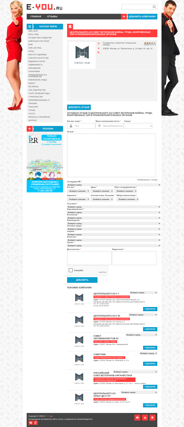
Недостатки (118, 249)
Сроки (70, 242)
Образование (34, 68)
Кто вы (71, 187)
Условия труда (74, 226)
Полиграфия (34, 71)
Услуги (97, 358)
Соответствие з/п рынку (103, 195)
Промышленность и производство (37, 75)
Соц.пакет (72, 204)
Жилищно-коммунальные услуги (112, 399)
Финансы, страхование (39, 117)
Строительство (35, 97)
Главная (35, 16)
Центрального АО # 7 (106, 294)
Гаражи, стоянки (110, 342)
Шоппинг (32, 120)
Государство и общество (113, 43)
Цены (94, 187)
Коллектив (73, 215)
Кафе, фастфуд (34, 48)
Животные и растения (38, 41)
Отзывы (52, 16)
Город (127, 121)
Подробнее (150, 309)
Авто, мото (99, 342)
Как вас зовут (74, 121)
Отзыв (70, 132)
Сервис (71, 231)
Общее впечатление (126, 195)
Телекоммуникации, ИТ (39, 100)
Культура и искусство (38, 58)
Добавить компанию (142, 16)
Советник (99, 354)
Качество (72, 237)
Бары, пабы (33, 34)
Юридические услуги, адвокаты (112, 358)
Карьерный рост (75, 209)
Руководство (73, 220)
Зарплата (72, 195)
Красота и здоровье (37, 55)
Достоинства (74, 249)
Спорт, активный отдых (39, 93)
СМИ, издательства (37, 90)
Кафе (30, 44)
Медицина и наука (102, 297)
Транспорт (33, 107)
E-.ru (48, 416)
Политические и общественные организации (110, 380)
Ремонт (31, 83)
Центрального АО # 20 (106, 316)
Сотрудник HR (74, 182)
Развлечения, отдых (37, 80)
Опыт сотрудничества (125, 187)
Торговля (32, 103)
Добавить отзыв (78, 107)
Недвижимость (35, 65)
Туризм (31, 110)
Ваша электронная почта (108, 121)
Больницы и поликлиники (119, 297)
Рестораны (33, 87)
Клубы (31, 51)
